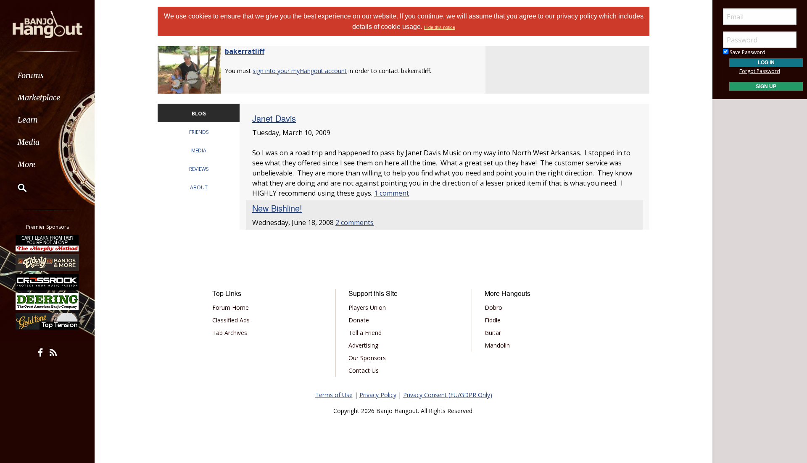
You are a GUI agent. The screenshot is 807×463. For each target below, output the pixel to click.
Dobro (493, 307)
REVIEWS (198, 169)
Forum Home (230, 307)
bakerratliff (244, 51)
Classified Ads (231, 320)
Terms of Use (334, 395)
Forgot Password (759, 71)
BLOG (199, 113)
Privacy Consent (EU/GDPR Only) (447, 395)
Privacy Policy (377, 395)
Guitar (493, 333)
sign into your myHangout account (300, 71)
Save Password (746, 52)
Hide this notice (439, 27)
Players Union (367, 307)
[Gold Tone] (47, 321)
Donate (358, 320)
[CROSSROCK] (47, 282)
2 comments (354, 222)
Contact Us (363, 370)
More (26, 164)
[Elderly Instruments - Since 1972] (47, 262)
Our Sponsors (367, 358)
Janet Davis (274, 118)
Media (29, 142)
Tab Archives (229, 333)
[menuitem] (47, 75)
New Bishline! (277, 208)
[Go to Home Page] (47, 24)
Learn (28, 120)
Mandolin (497, 345)
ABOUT (199, 187)
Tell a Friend (365, 333)
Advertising (363, 345)
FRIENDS (198, 132)
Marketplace (39, 97)
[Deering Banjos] (47, 301)
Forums (31, 75)
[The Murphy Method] (47, 243)
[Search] (17, 187)
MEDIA (198, 150)
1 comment (391, 193)
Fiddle (493, 320)
